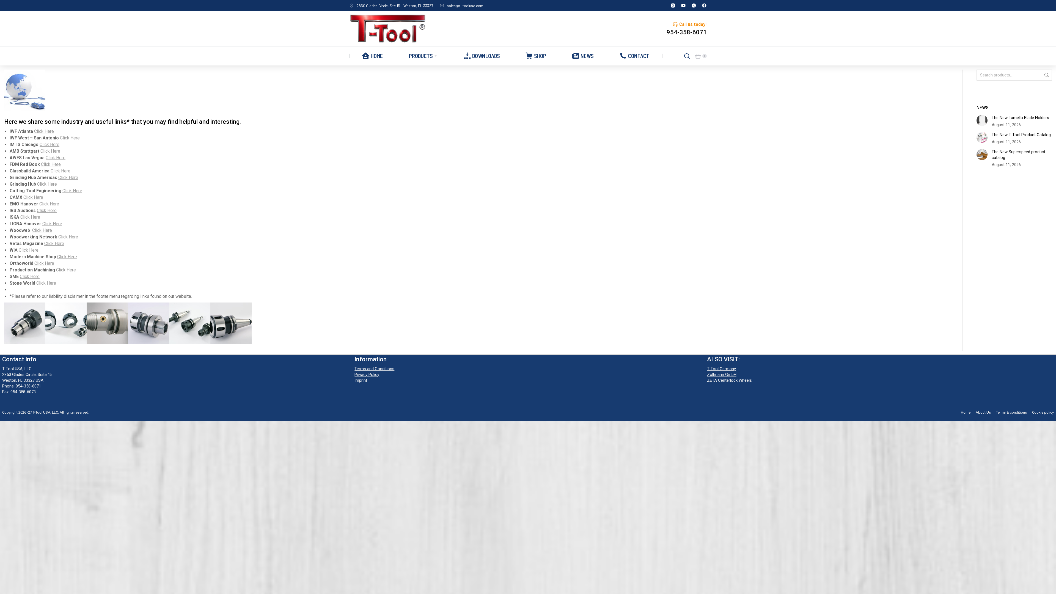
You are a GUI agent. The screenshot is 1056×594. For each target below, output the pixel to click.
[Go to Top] (1047, 585)
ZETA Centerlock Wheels (729, 380)
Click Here (44, 131)
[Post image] (982, 120)
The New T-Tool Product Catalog (1021, 134)
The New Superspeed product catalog (1018, 154)
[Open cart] (698, 56)
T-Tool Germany (721, 368)
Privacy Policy (366, 374)
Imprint (360, 380)
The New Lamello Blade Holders (1020, 117)
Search (1046, 75)
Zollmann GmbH (721, 374)
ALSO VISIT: (723, 359)
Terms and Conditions (374, 368)
